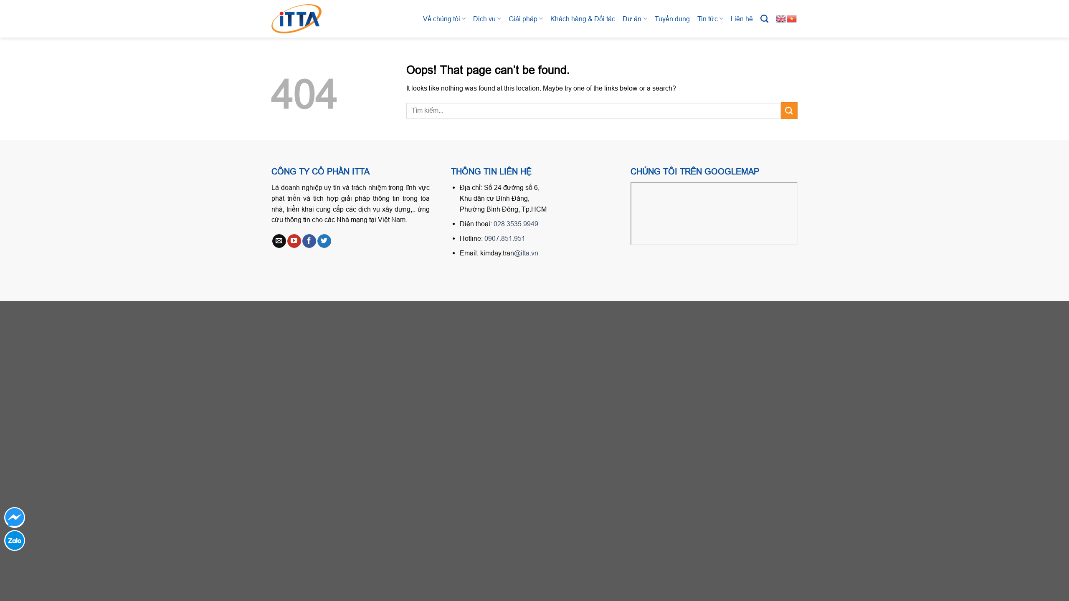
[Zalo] (14, 540)
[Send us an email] (279, 241)
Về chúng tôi (441, 19)
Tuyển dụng (672, 19)
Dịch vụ (484, 19)
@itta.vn (526, 253)
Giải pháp (523, 19)
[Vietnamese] (792, 18)
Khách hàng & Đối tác (582, 19)
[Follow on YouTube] (294, 241)
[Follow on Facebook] (309, 241)
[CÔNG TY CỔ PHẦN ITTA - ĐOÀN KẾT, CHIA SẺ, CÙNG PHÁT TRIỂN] (304, 19)
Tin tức (707, 19)
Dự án (632, 19)
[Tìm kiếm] (764, 19)
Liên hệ (742, 19)
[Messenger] (14, 517)
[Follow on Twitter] (324, 241)
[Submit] (789, 110)
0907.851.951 (504, 238)
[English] (781, 18)
